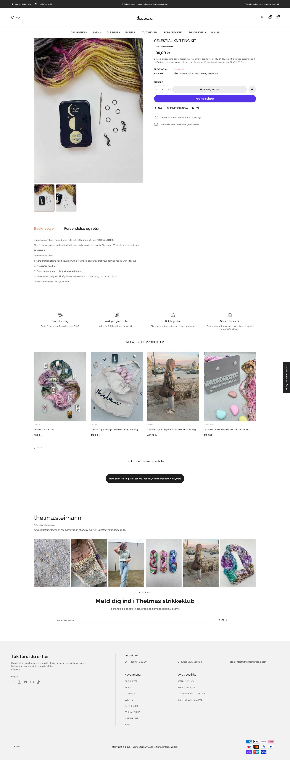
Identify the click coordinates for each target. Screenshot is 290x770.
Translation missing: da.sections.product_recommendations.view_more (145, 478)
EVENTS (129, 699)
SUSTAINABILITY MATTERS (191, 693)
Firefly (37, 425)
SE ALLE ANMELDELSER (164, 46)
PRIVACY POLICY (186, 687)
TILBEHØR (130, 693)
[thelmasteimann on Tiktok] (38, 682)
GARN (128, 687)
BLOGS (128, 724)
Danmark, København (23, 4)
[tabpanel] (60, 394)
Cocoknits (208, 425)
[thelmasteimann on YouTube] (32, 682)
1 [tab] (34, 447)
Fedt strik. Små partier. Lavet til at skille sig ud (262, 4)
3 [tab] (41, 447)
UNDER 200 (213, 73)
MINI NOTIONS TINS (44, 429)
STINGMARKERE (199, 73)
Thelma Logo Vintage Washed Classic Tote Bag (114, 429)
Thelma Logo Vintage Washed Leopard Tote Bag (171, 429)
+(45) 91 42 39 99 (45, 4)
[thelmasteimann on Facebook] (13, 682)
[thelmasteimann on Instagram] (19, 682)
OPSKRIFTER (131, 681)
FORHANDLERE (132, 712)
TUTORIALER (131, 706)
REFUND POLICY (185, 681)
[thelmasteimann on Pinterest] (25, 682)
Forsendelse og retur (82, 228)
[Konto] (262, 17)
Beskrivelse (44, 228)
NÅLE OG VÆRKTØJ (182, 73)
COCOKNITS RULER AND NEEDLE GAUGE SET (227, 429)
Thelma (94, 425)
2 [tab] (38, 447)
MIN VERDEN (131, 718)
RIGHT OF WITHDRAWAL (189, 699)
